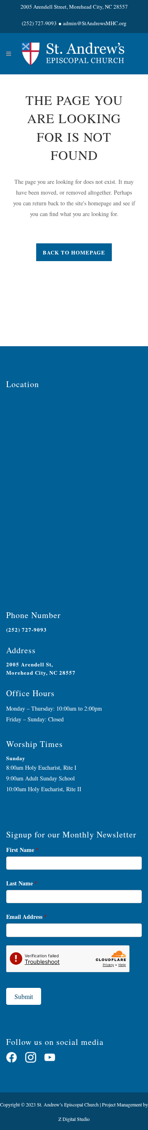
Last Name (21, 883)
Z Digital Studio (74, 1119)
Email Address (26, 916)
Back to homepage (74, 252)
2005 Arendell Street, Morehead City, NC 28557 (74, 6)
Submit (23, 996)
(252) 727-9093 (39, 23)
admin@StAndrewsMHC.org (95, 23)
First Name (22, 849)
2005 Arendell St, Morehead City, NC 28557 (41, 668)
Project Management (122, 1104)
